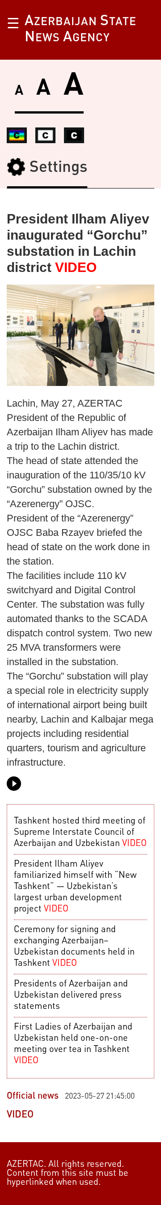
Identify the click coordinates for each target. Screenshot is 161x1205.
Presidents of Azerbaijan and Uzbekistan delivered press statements (71, 995)
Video (20, 1115)
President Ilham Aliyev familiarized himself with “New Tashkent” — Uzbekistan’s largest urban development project (75, 887)
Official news (33, 1096)
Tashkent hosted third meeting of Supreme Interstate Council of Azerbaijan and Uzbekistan (80, 832)
